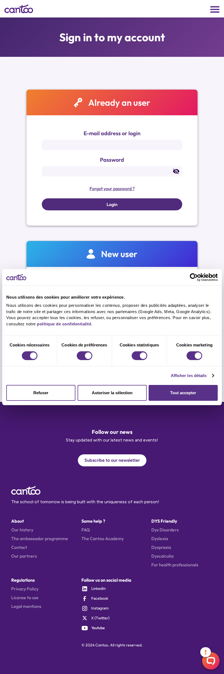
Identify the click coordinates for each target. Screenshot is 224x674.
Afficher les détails (189, 375)
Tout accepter (183, 392)
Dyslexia (159, 538)
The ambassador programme (39, 538)
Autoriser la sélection (112, 392)
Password (112, 160)
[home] (21, 8)
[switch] (84, 355)
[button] (215, 9)
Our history (22, 529)
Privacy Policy (25, 588)
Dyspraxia (161, 547)
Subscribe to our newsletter (112, 460)
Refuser (40, 392)
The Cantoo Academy (102, 538)
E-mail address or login (112, 133)
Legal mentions (26, 606)
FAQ (85, 529)
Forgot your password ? (112, 188)
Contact (19, 547)
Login (112, 204)
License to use (25, 597)
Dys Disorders (165, 529)
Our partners (24, 556)
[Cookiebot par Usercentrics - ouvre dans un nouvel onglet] (194, 277)
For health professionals (174, 564)
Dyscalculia (162, 556)
